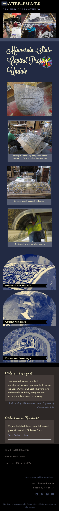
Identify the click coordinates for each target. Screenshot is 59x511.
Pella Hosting (30, 507)
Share (26, 435)
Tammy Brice (31, 504)
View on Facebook (14, 435)
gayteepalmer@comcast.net (39, 476)
